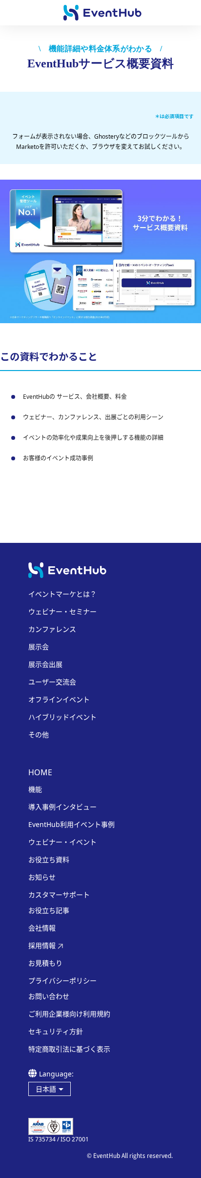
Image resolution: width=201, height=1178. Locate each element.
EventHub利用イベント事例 (71, 824)
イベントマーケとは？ (62, 594)
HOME (40, 772)
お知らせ (42, 877)
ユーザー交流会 (52, 682)
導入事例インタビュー (62, 807)
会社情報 (42, 928)
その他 (38, 734)
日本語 (46, 1089)
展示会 (38, 646)
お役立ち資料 (48, 859)
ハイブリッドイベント (62, 717)
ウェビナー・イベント (62, 842)
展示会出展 (45, 664)
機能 (35, 789)
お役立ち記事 (48, 910)
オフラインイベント (59, 699)
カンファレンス (52, 629)
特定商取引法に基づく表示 (69, 1049)
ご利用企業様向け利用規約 (69, 1014)
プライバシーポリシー (62, 980)
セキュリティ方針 (55, 1031)
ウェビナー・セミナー (62, 611)
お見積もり (45, 963)
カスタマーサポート (59, 894)
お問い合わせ (48, 996)
